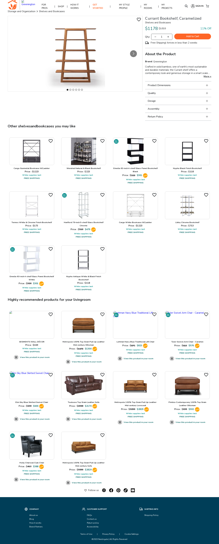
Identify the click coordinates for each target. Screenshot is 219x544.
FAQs (89, 515)
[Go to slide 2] (70, 90)
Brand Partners (36, 526)
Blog (31, 519)
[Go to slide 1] (67, 90)
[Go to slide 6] (82, 90)
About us (33, 515)
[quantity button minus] (155, 37)
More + (207, 76)
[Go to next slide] (133, 53)
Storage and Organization (21, 11)
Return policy (93, 523)
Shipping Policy (151, 515)
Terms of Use (86, 534)
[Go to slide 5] (79, 90)
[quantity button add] (168, 37)
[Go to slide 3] (73, 90)
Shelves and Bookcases (52, 11)
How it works (35, 523)
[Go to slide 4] (76, 90)
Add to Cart (192, 36)
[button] (178, 85)
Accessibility (92, 526)
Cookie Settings (132, 534)
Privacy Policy (108, 534)
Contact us (92, 519)
